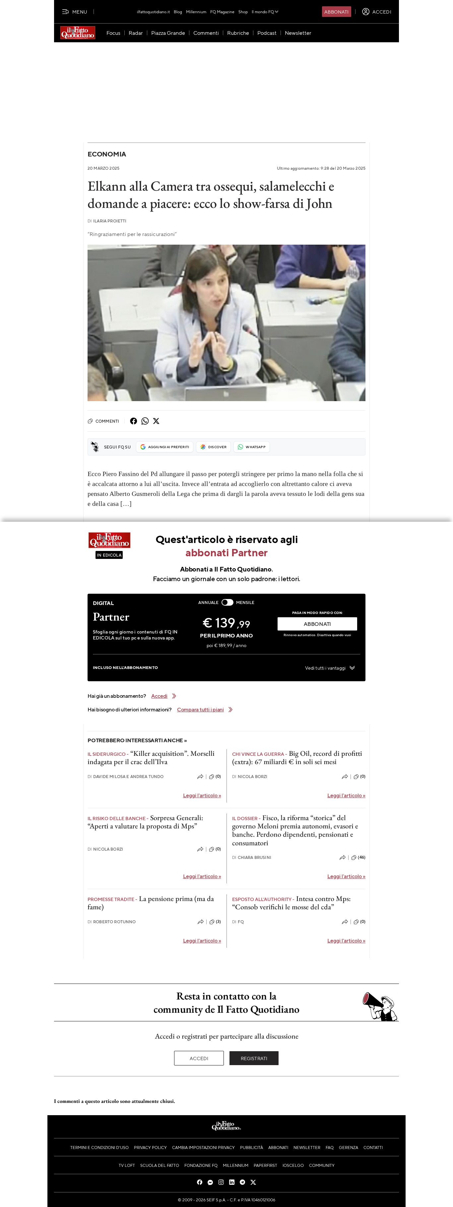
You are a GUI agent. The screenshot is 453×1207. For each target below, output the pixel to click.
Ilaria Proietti (107, 220)
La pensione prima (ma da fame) (151, 903)
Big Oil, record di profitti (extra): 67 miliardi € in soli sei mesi (297, 757)
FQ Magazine (222, 12)
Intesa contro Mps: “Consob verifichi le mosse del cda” (291, 903)
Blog (178, 12)
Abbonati (336, 12)
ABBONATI (317, 623)
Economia (107, 154)
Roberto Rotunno (112, 921)
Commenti (107, 421)
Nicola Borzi (250, 776)
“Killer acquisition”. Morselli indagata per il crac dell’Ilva (151, 757)
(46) (361, 857)
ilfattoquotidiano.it (153, 12)
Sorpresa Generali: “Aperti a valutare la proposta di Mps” (145, 822)
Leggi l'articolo (202, 795)
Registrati (254, 1058)
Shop (243, 12)
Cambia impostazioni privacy (203, 1147)
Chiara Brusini (251, 857)
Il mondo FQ (263, 11)
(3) (218, 921)
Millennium (196, 12)
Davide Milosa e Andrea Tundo (126, 776)
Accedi (199, 1058)
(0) (218, 776)
